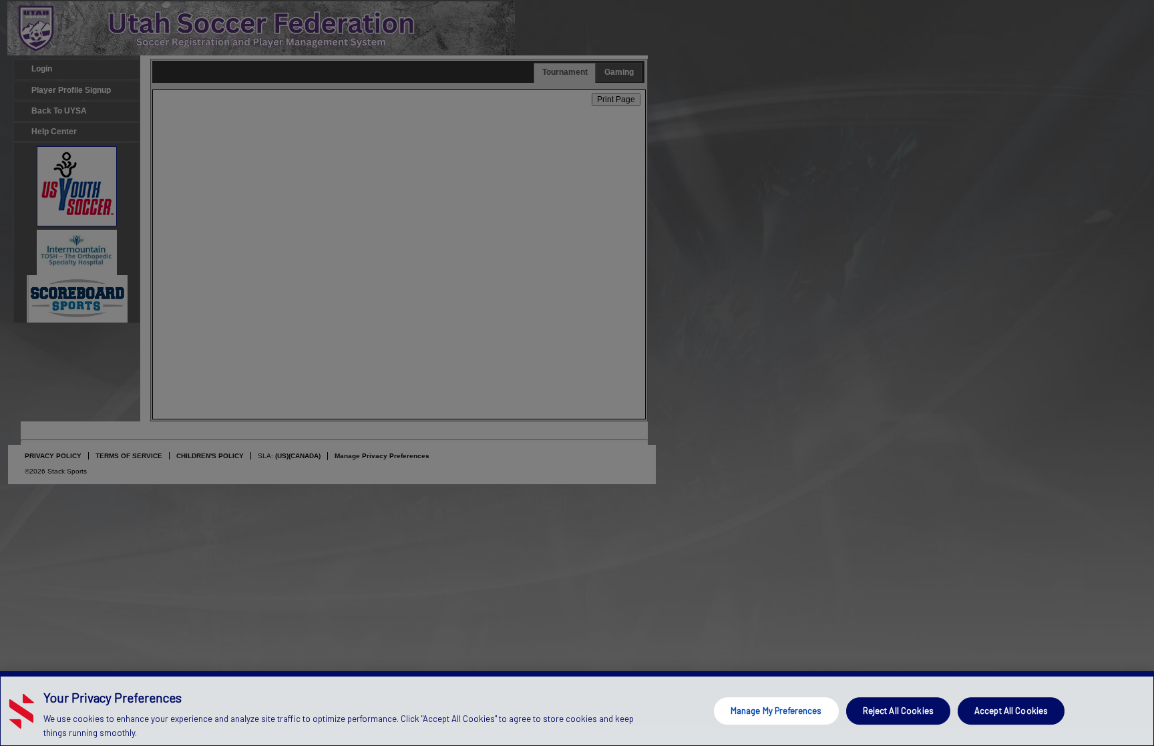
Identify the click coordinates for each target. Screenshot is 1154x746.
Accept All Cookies (1011, 710)
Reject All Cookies (898, 710)
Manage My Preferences (776, 710)
